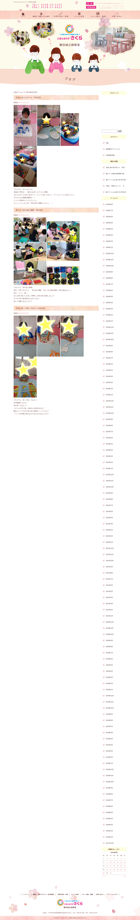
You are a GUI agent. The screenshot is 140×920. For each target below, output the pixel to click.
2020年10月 (110, 634)
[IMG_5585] (63, 283)
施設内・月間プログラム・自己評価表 (41, 14)
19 (117, 865)
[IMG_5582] (63, 259)
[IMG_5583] (30, 283)
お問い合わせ (117, 14)
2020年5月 (109, 665)
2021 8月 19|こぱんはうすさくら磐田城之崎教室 (25, 2)
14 (124, 862)
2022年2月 (109, 536)
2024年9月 (109, 345)
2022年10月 (110, 487)
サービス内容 (79, 14)
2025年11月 (109, 259)
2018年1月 (109, 837)
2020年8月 (109, 646)
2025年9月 (109, 272)
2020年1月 (109, 689)
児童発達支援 (110, 155)
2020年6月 (109, 659)
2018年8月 (109, 794)
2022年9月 (109, 493)
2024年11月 (109, 333)
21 (124, 865)
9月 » (124, 876)
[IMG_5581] (30, 259)
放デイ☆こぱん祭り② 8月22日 (116, 180)
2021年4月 (109, 597)
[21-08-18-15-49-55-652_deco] (72, 355)
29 (103, 873)
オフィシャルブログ (112, 894)
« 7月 (103, 876)
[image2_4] (70, 144)
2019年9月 (109, 714)
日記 (107, 143)
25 (114, 869)
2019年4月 (109, 745)
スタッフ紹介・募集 (98, 14)
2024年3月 (109, 382)
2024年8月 (109, 352)
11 (114, 862)
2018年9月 (109, 788)
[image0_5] (25, 144)
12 (117, 862)
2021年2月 (109, 610)
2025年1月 (109, 321)
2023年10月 (110, 413)
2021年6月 (109, 585)
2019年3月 (109, 751)
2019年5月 (109, 739)
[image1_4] (48, 144)
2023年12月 (110, 401)
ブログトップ (114, 93)
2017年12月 (110, 843)
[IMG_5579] (63, 240)
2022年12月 (110, 474)
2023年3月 (109, 456)
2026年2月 (109, 241)
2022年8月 (109, 499)
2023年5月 (109, 444)
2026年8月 (109, 204)
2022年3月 (109, 530)
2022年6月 (109, 511)
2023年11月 (109, 407)
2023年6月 (109, 438)
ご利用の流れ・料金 (60, 14)
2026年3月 (109, 235)
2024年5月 (109, 370)
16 (107, 865)
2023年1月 (109, 468)
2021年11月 (109, 554)
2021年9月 (109, 567)
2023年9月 (109, 419)
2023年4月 (109, 450)
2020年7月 (109, 653)
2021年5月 (109, 591)
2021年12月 (110, 548)
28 (124, 869)
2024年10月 (110, 339)
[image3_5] (25, 185)
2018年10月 (110, 782)
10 (110, 862)
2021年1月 (109, 616)
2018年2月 (109, 831)
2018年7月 (109, 800)
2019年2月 (109, 757)
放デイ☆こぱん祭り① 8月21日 (116, 192)
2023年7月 (109, 431)
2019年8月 (109, 720)
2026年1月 (109, 247)
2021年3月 (109, 603)
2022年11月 (109, 481)
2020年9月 (109, 640)
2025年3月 (109, 309)
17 (110, 865)
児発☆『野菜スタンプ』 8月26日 (116, 186)
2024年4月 (109, 376)
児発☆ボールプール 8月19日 (28, 98)
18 (114, 865)
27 (121, 869)
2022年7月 (109, 505)
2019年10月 (110, 708)
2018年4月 (109, 818)
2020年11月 (109, 628)
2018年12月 (110, 769)
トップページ (23, 14)
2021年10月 (110, 560)
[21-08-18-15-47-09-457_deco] (25, 396)
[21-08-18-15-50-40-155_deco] (25, 355)
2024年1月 (109, 395)
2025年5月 (109, 296)
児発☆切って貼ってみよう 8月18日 (30, 308)
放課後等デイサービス (113, 149)
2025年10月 (110, 266)
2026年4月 (109, 229)
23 (107, 869)
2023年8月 (109, 425)
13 (121, 862)
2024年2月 (109, 388)
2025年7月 (109, 284)
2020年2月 (109, 683)
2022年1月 (109, 542)
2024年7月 (109, 358)
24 (110, 869)
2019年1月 (109, 763)
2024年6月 (109, 364)
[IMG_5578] (30, 240)
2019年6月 (109, 732)
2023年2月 (109, 462)
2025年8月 (109, 278)
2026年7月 (109, 210)
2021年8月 (109, 573)
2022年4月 (109, 524)
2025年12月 (110, 253)
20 (121, 865)
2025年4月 (109, 302)
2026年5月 (109, 223)
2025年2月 (109, 315)
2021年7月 (109, 579)
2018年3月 (109, 825)
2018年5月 (109, 812)
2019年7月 (109, 726)
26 (117, 869)
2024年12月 (110, 327)
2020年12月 (110, 622)
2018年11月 (109, 775)
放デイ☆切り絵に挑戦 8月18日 (29, 210)
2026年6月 (109, 216)
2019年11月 (109, 702)
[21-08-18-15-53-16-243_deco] (48, 355)
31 (110, 873)
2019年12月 (110, 696)
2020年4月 (109, 671)
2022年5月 (109, 517)
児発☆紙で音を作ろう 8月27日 (116, 167)
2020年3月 (109, 677)
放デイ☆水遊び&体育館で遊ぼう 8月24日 (116, 173)
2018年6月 (109, 806)
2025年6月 (109, 290)
